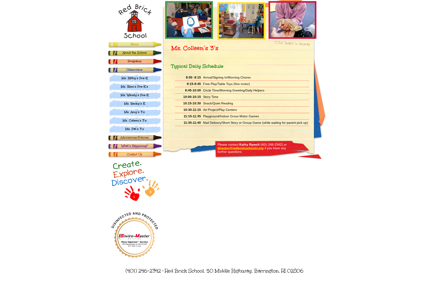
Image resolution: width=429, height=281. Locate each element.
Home (135, 44)
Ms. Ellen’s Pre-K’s (134, 87)
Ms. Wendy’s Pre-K (135, 95)
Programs (134, 61)
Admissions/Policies (134, 138)
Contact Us (134, 155)
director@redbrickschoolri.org (241, 148)
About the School (134, 53)
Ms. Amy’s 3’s (134, 112)
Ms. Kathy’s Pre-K (135, 78)
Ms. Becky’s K (134, 104)
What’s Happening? (134, 146)
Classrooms (134, 70)
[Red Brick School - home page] (132, 39)
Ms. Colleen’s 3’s (135, 121)
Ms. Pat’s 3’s (134, 129)
